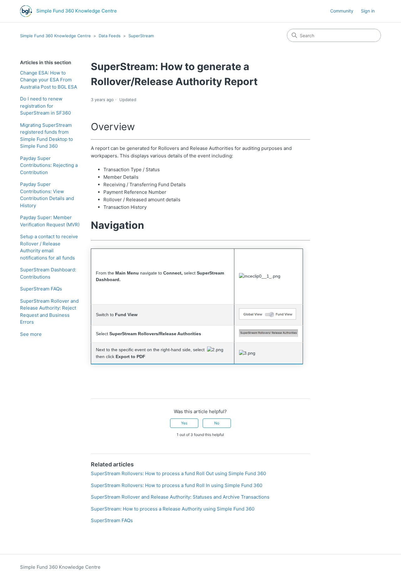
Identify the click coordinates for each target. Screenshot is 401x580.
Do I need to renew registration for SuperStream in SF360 (45, 106)
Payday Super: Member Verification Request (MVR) (50, 221)
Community (341, 10)
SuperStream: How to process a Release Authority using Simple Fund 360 (172, 509)
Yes (184, 423)
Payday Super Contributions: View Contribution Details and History (47, 194)
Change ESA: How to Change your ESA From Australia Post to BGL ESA (48, 80)
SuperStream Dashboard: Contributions (48, 273)
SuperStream (141, 35)
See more (31, 334)
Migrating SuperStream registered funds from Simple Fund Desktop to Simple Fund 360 (46, 135)
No (216, 423)
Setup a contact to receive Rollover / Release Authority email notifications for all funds (49, 247)
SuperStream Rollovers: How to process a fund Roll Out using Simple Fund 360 (178, 473)
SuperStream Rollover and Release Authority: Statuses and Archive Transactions (180, 497)
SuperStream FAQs (41, 289)
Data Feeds (110, 35)
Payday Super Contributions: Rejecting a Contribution (49, 165)
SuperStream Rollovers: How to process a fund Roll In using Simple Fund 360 (176, 485)
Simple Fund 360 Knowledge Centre (55, 35)
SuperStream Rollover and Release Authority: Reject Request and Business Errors (49, 311)
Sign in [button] (368, 10)
